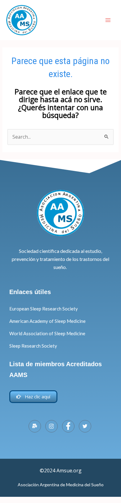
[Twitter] (85, 426)
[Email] (35, 426)
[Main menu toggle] (108, 20)
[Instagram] (51, 426)
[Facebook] (68, 426)
